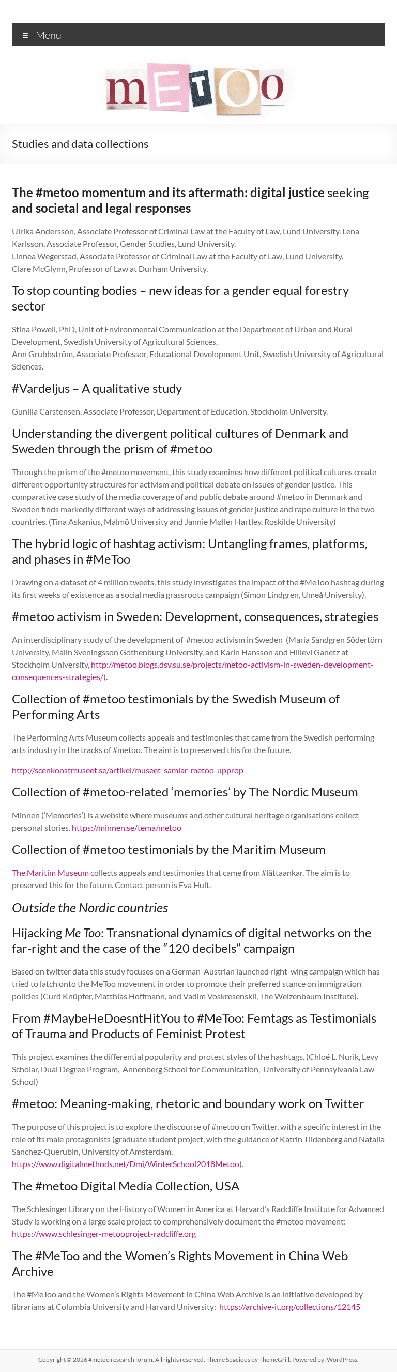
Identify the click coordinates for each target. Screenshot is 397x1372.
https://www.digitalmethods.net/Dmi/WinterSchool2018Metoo (125, 1164)
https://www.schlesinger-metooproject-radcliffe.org (104, 1233)
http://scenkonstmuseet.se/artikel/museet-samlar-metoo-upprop (127, 770)
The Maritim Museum (50, 872)
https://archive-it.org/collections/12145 (289, 1306)
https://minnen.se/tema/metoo (126, 827)
